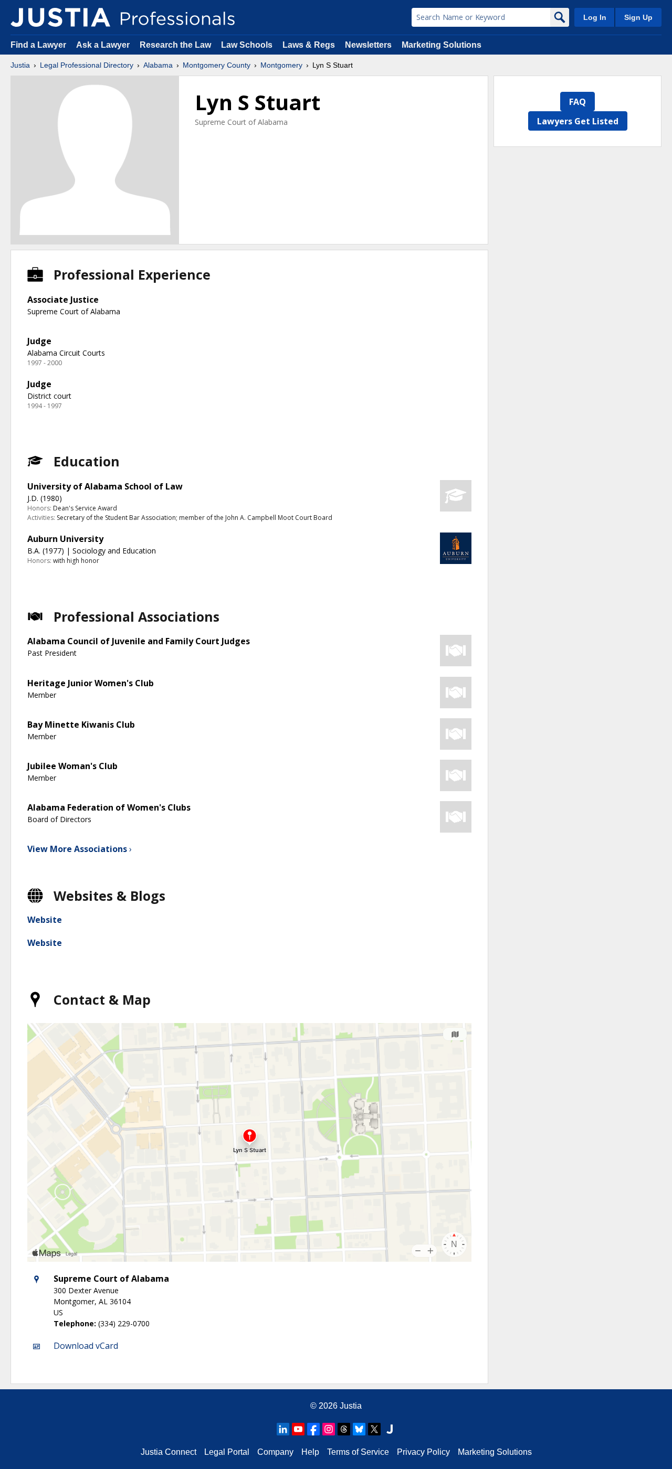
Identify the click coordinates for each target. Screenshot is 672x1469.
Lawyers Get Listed (577, 121)
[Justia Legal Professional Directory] (60, 17)
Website (44, 919)
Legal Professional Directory (86, 65)
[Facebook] (313, 1429)
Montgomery (281, 65)
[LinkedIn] (283, 1429)
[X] (374, 1429)
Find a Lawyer (38, 44)
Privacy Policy (423, 1451)
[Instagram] (328, 1429)
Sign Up (638, 17)
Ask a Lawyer (104, 44)
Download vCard (86, 1345)
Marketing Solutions (441, 44)
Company (275, 1451)
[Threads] (344, 1429)
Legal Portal (226, 1451)
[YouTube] (298, 1429)
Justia (20, 65)
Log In (594, 17)
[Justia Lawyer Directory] (389, 1429)
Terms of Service (358, 1451)
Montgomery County (216, 65)
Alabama (158, 65)
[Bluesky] (359, 1429)
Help (310, 1451)
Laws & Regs (308, 44)
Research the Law (175, 44)
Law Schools (246, 44)
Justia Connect (168, 1451)
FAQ (577, 102)
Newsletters (368, 44)
